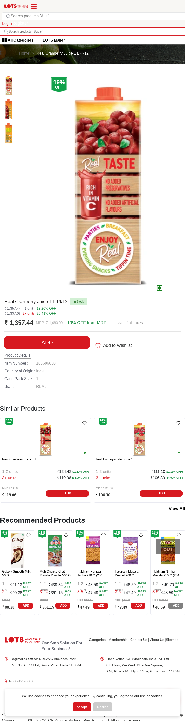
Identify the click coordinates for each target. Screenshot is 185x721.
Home (24, 53)
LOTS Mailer (54, 40)
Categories (98, 640)
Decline (102, 707)
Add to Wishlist (117, 345)
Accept (82, 707)
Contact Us (139, 640)
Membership (118, 640)
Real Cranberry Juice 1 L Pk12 (62, 53)
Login (7, 23)
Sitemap (173, 640)
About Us (158, 640)
